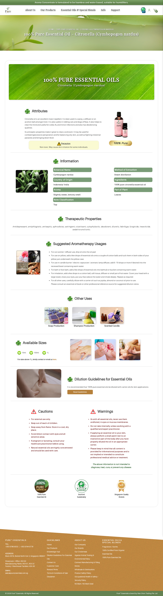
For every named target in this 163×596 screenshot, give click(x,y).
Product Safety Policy (83, 573)
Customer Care (53, 566)
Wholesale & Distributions (84, 570)
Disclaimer (51, 577)
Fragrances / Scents (110, 547)
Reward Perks (52, 570)
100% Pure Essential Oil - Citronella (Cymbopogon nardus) (85, 29)
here (54, 359)
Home (51, 29)
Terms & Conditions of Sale (57, 573)
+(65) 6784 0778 (26, 547)
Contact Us (51, 562)
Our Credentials (81, 552)
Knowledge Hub (53, 552)
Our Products (52, 548)
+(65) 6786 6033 (11, 547)
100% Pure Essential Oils (111, 557)
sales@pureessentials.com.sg (16, 573)
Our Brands (79, 548)
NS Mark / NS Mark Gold (84, 584)
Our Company (80, 545)
